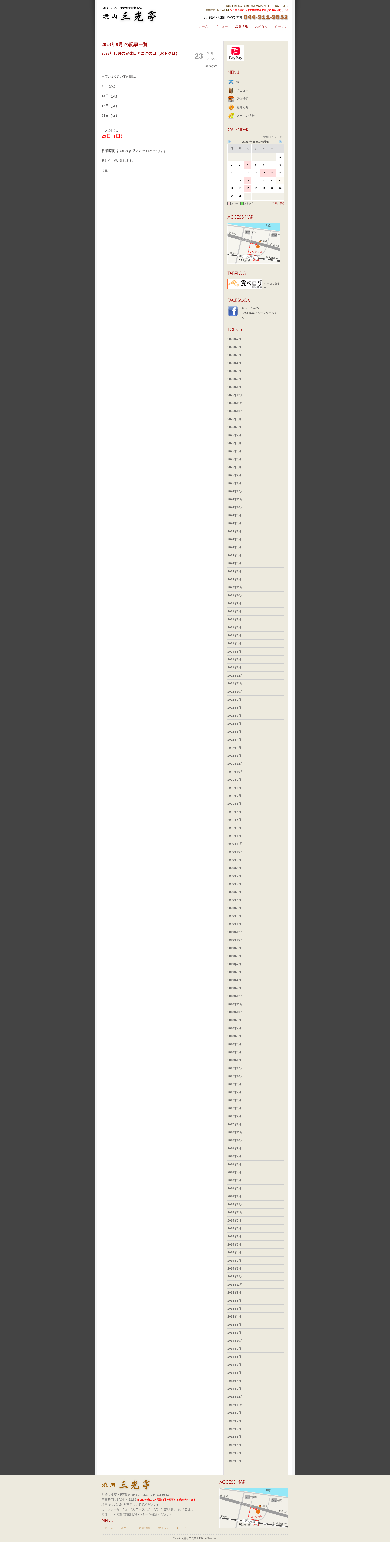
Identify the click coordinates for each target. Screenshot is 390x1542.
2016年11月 (235, 1132)
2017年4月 (234, 1108)
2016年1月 (234, 1196)
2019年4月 (234, 980)
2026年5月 (234, 355)
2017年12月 (235, 1068)
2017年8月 (234, 1084)
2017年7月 (234, 1092)
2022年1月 (234, 755)
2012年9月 (234, 1412)
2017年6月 (234, 1100)
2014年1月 (234, 1332)
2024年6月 (234, 539)
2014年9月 (234, 1292)
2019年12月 (235, 932)
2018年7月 (234, 1028)
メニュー (221, 26)
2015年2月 (234, 1260)
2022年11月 (235, 683)
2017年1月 (234, 1124)
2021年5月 (234, 803)
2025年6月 (234, 443)
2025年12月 (235, 395)
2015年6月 (234, 1244)
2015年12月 (235, 1204)
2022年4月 (234, 739)
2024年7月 (234, 531)
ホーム (203, 26)
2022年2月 (234, 747)
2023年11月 (235, 587)
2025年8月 (234, 427)
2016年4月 (234, 1180)
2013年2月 (234, 1388)
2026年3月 (234, 371)
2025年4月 (234, 459)
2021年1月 (234, 835)
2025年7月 (234, 435)
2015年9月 (234, 1220)
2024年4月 (234, 555)
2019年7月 (234, 964)
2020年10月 (235, 851)
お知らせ (261, 26)
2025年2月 (234, 475)
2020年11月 (235, 843)
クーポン (281, 26)
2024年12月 (235, 491)
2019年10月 (235, 940)
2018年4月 (234, 1044)
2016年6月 (234, 1164)
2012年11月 (235, 1404)
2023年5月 (234, 635)
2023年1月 (234, 667)
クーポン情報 (245, 115)
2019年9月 (234, 948)
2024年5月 (234, 547)
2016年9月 (234, 1148)
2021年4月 (234, 811)
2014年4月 (234, 1316)
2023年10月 (235, 595)
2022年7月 (234, 715)
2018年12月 (235, 996)
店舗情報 (241, 26)
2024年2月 (234, 571)
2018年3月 (234, 1052)
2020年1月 (234, 923)
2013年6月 (234, 1372)
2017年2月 (234, 1116)
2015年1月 (234, 1268)
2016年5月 (234, 1172)
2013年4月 (234, 1380)
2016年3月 (234, 1188)
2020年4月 (234, 899)
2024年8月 (234, 523)
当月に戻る (278, 203)
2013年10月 (235, 1340)
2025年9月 (234, 419)
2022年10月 (235, 691)
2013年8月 (234, 1356)
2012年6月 (234, 1428)
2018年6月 (234, 1036)
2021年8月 (234, 787)
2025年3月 (234, 467)
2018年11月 (235, 1004)
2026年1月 (234, 387)
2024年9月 (234, 515)
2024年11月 (235, 499)
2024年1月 (234, 579)
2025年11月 (235, 403)
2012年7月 (234, 1420)
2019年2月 (234, 988)
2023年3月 (234, 651)
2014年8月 (234, 1300)
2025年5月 (234, 451)
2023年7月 (234, 619)
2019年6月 (234, 972)
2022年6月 (234, 723)
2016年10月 (235, 1140)
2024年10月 (235, 507)
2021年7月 (234, 795)
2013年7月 (234, 1364)
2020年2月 (234, 916)
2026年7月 (234, 339)
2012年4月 (234, 1444)
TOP (239, 82)
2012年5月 (234, 1436)
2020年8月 (234, 868)
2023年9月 (234, 603)
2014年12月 (235, 1276)
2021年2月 (234, 827)
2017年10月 (235, 1076)
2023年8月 (234, 611)
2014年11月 (235, 1284)
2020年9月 (234, 859)
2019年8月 (234, 956)
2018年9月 (234, 1020)
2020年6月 (234, 883)
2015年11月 (235, 1212)
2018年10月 (235, 1012)
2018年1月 (234, 1060)
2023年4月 (234, 643)
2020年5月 (234, 892)
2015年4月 (234, 1252)
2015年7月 (234, 1236)
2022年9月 (234, 699)
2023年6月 (234, 627)
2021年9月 (234, 779)
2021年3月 (234, 819)
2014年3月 (234, 1324)
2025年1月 (234, 483)
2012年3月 (234, 1452)
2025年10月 (235, 411)
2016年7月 (234, 1156)
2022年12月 (235, 675)
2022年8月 (234, 707)
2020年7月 (234, 875)
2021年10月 (235, 771)
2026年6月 (234, 347)
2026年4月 (234, 363)
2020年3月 (234, 908)
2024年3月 (234, 563)
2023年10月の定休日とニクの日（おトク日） (140, 53)
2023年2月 (234, 659)
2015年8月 (234, 1228)
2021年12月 (235, 763)
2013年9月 (234, 1348)
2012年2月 (234, 1460)
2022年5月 (234, 731)
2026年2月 (234, 379)
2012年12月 (235, 1396)
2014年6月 (234, 1308)
